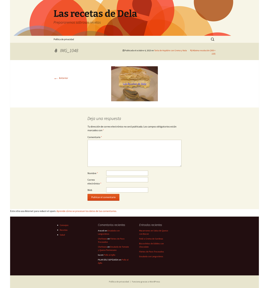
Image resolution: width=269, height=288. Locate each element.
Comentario (94, 137)
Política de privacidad (64, 39)
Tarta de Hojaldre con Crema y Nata (170, 50)
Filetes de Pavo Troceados (151, 251)
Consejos (64, 225)
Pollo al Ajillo (109, 254)
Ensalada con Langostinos (151, 256)
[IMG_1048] (134, 83)
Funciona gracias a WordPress (146, 281)
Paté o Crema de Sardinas (151, 238)
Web (89, 190)
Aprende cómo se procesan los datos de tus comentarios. (87, 211)
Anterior (61, 78)
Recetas (64, 230)
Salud (62, 234)
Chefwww (102, 238)
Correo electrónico (94, 181)
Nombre (92, 173)
